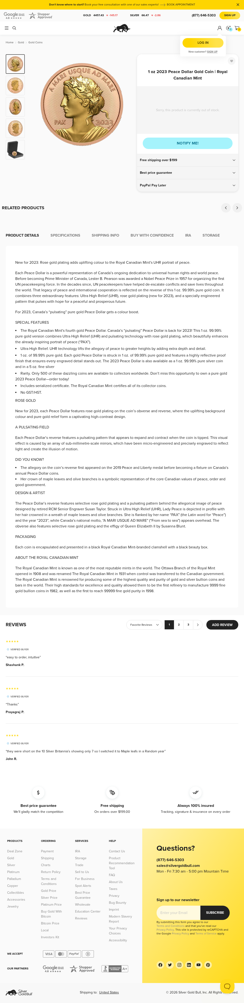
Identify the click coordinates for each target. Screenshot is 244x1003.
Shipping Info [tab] (105, 235)
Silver (145, 15)
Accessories (16, 900)
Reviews (81, 918)
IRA (77, 851)
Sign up (212, 51)
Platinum (13, 872)
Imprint (114, 910)
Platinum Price (51, 905)
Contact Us (117, 851)
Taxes (113, 889)
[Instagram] (179, 965)
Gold (100, 15)
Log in (203, 43)
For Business (85, 879)
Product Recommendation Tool (122, 863)
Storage (80, 858)
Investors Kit (50, 937)
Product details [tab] (22, 235)
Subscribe (215, 913)
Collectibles (15, 893)
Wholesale (82, 905)
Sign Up (229, 15)
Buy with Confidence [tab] (152, 235)
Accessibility (118, 940)
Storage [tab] (211, 235)
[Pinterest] (208, 965)
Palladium (14, 879)
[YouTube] (198, 965)
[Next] (128, 107)
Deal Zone (14, 851)
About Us (116, 882)
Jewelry (13, 906)
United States (109, 992)
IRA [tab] (188, 235)
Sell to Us (82, 872)
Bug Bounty (117, 903)
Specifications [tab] (65, 235)
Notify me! (187, 143)
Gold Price (48, 891)
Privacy (114, 896)
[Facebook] (160, 965)
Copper (12, 886)
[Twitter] (170, 965)
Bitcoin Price (50, 923)
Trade (79, 865)
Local (45, 930)
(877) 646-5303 (204, 15)
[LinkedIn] (189, 965)
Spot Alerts (83, 886)
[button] (187, 160)
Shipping (47, 858)
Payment (47, 851)
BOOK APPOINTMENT (181, 4)
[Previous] (35, 107)
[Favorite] (231, 61)
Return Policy (51, 872)
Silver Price (49, 898)
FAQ (112, 875)
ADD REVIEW (222, 625)
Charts (46, 865)
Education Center (88, 911)
